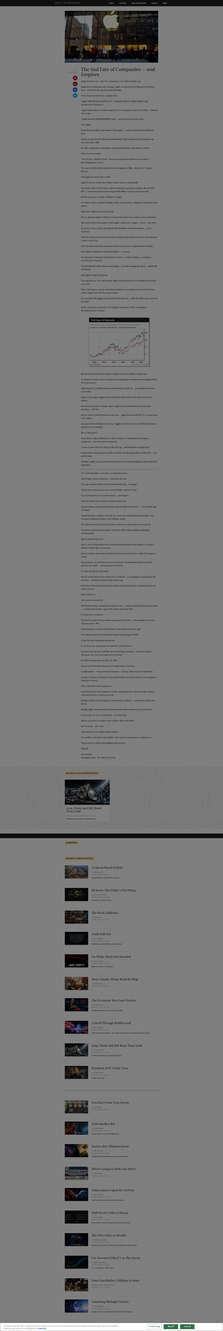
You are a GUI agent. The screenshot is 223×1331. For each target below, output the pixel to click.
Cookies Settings (154, 1326)
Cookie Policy (42, 1328)
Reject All (171, 1326)
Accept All (187, 1326)
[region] (111, 1327)
